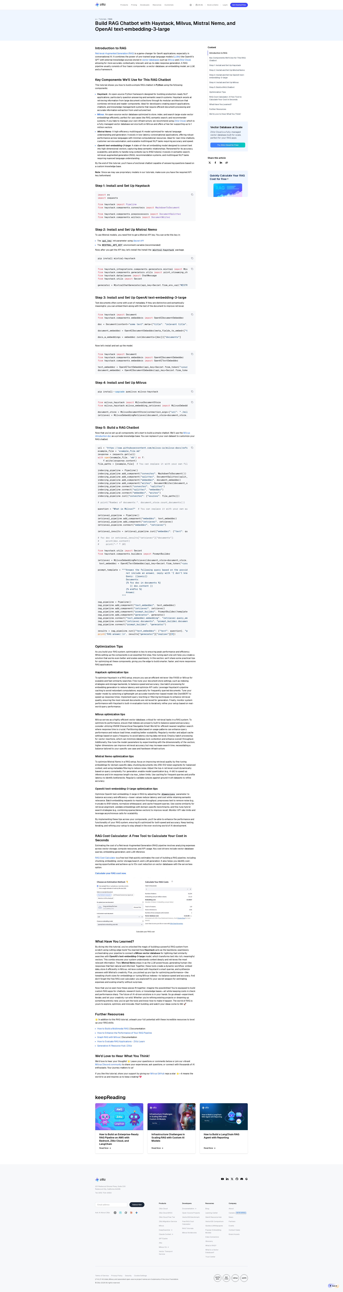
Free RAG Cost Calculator (188, 1222)
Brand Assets (234, 1234)
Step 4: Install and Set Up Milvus (224, 82)
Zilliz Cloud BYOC (165, 1213)
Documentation (188, 1208)
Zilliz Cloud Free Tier (167, 1217)
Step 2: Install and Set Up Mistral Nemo (227, 70)
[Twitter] (232, 1179)
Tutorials (102, 19)
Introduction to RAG (218, 53)
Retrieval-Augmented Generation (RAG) (114, 53)
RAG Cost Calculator (105, 857)
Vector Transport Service (166, 1252)
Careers (232, 1213)
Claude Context (165, 1234)
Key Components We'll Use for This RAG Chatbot (227, 59)
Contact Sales (234, 1230)
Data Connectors (212, 1237)
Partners (232, 1221)
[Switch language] (191, 5)
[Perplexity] (120, 1212)
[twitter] (210, 163)
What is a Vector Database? (212, 1251)
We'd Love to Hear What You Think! (225, 114)
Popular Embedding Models (213, 1231)
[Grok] (125, 1212)
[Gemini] (136, 1212)
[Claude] (131, 1212)
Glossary (209, 1241)
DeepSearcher (164, 1230)
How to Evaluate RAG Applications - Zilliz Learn (121, 1041)
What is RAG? (210, 1245)
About (231, 1208)
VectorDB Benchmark (191, 1217)
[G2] (246, 1179)
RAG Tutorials (187, 1228)
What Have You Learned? (220, 104)
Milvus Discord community (108, 1064)
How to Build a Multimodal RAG (112, 1028)
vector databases (150, 59)
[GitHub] (237, 1179)
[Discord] (241, 1179)
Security (128, 1275)
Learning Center (211, 1213)
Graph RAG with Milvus (108, 1037)
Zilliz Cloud (185, 59)
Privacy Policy (116, 1275)
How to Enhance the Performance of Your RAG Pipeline (124, 1033)
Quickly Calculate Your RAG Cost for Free (227, 177)
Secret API (138, 240)
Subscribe (137, 1204)
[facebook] (215, 163)
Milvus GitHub (157, 1073)
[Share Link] (227, 163)
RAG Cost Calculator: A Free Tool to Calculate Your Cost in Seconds (225, 98)
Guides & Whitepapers (214, 1226)
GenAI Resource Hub (213, 1217)
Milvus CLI (163, 1247)
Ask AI (334, 1286)
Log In (225, 5)
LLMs (177, 56)
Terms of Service (102, 1275)
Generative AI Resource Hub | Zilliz (114, 1045)
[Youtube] (222, 1179)
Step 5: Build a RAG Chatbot (221, 87)
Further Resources (217, 109)
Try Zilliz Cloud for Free (227, 145)
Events (231, 1226)
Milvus (171, 59)
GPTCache (163, 1238)
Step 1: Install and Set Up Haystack (225, 65)
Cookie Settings (140, 1275)
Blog (207, 1208)
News (231, 1217)
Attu (160, 1243)
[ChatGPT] (115, 1212)
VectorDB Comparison (214, 1221)
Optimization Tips (217, 92)
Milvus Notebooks (189, 1233)
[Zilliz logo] (100, 5)
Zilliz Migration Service (168, 1221)
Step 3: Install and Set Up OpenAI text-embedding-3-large (227, 76)
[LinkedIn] (227, 1179)
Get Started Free (239, 5)
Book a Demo (212, 5)
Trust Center (210, 1257)
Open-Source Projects (191, 1213)
